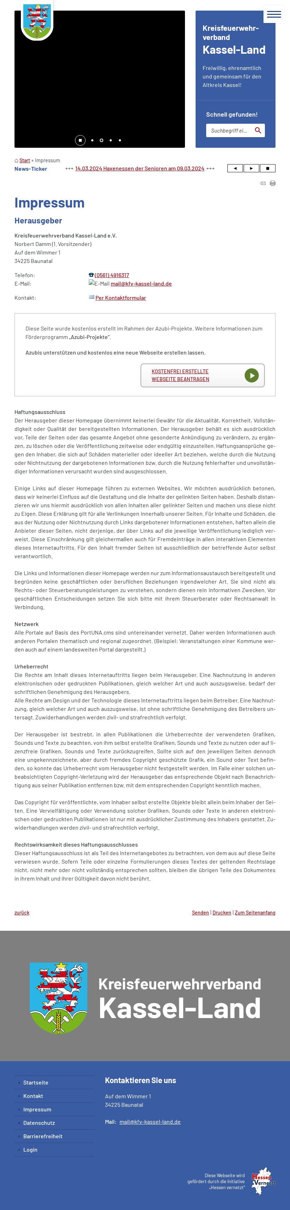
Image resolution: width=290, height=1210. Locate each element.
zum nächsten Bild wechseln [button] (174, 77)
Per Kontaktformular (120, 297)
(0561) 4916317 (112, 274)
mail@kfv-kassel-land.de (141, 283)
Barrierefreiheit (43, 1136)
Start (24, 160)
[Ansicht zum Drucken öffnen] (273, 183)
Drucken (222, 913)
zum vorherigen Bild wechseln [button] (25, 77)
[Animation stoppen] (80, 140)
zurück (21, 913)
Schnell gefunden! (232, 114)
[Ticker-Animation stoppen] (268, 168)
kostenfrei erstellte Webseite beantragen (180, 375)
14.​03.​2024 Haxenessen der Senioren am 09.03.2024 (139, 168)
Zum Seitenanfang (255, 913)
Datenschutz (39, 1122)
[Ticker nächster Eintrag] (251, 168)
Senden (200, 913)
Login (30, 1149)
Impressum (37, 1109)
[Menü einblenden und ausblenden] (274, 14)
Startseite (35, 1082)
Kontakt (33, 1095)
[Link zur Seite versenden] (263, 183)
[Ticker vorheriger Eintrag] (235, 168)
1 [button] (92, 141)
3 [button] (111, 141)
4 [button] (120, 141)
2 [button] (101, 141)
